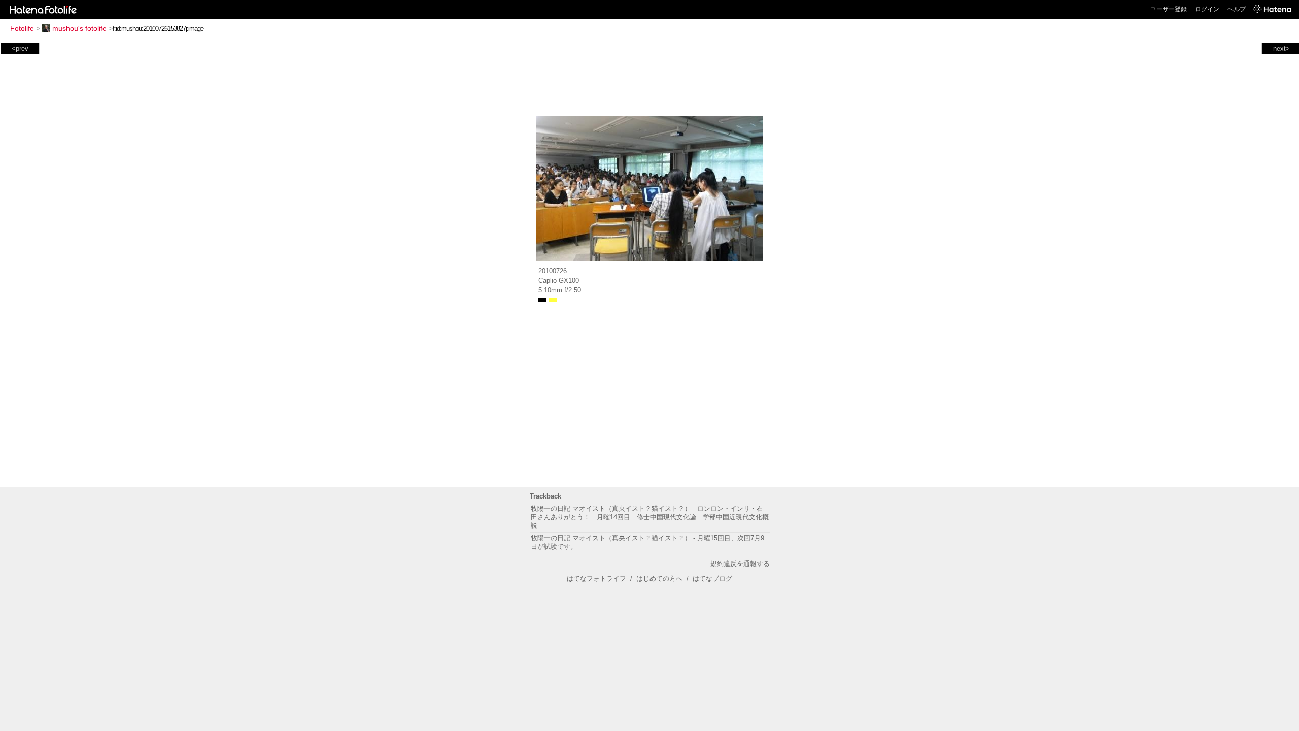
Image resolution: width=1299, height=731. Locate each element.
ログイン (1207, 9)
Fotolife (22, 28)
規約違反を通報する (740, 564)
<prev (20, 48)
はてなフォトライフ (596, 578)
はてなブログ (712, 578)
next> (1281, 48)
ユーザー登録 (1168, 9)
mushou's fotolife (79, 28)
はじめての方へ (659, 578)
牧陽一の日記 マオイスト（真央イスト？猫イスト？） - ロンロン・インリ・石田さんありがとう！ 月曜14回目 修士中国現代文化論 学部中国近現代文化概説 (650, 517)
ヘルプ (1236, 9)
